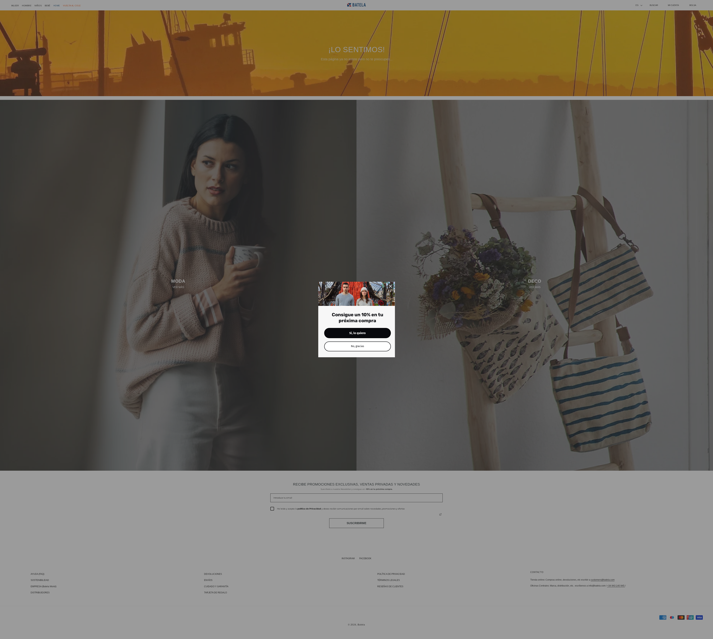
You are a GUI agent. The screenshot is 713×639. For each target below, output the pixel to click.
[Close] (390, 286)
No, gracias (357, 346)
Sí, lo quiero (357, 333)
